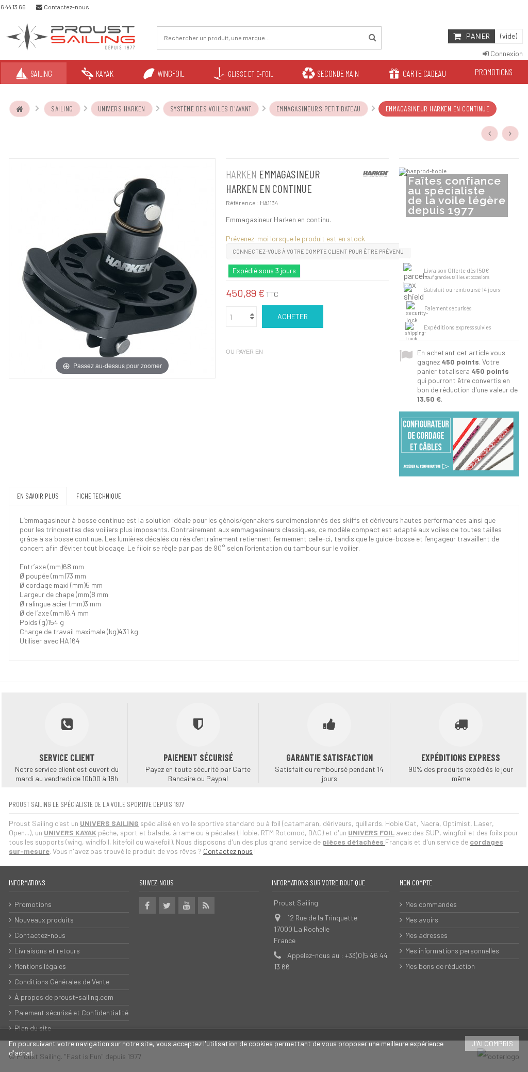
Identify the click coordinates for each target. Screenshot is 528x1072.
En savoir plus (38, 495)
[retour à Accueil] (19, 109)
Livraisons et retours (47, 950)
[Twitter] (167, 905)
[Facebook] (147, 905)
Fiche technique (98, 495)
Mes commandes (431, 904)
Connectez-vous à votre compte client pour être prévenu (318, 251)
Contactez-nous (39, 935)
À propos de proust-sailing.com (63, 997)
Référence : (242, 202)
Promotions (33, 904)
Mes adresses (426, 935)
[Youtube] (186, 905)
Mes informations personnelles (452, 950)
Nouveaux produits (44, 919)
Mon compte (416, 882)
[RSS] (206, 905)
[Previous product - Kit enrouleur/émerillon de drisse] (490, 133)
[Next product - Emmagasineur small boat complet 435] (510, 133)
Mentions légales (40, 966)
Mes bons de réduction (440, 966)
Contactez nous (228, 851)
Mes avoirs (421, 919)
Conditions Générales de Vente (61, 981)
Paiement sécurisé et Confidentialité (71, 1012)
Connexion (506, 53)
